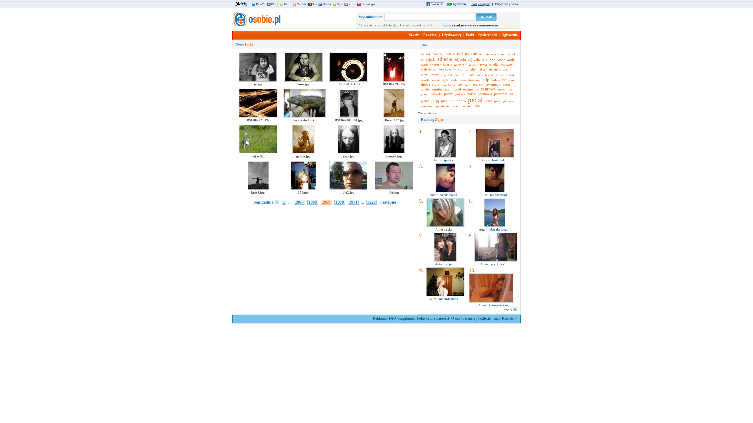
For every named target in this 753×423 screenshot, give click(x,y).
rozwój (456, 89)
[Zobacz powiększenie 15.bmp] (303, 189)
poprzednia (264, 202)
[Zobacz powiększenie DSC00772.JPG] (258, 116)
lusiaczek (498, 160)
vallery (482, 69)
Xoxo (352, 4)
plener (425, 101)
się (434, 85)
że (422, 54)
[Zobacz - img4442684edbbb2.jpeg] (495, 226)
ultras (425, 75)
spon (511, 80)
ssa (504, 80)
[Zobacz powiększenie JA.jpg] (394, 189)
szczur (436, 80)
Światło (449, 54)
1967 (299, 202)
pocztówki (485, 94)
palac (455, 106)
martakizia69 (448, 299)
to (450, 74)
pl (433, 101)
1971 (353, 202)
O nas (455, 318)
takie (480, 75)
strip (485, 80)
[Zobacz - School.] (495, 260)
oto (463, 106)
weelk (493, 64)
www (501, 59)
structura (474, 80)
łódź (460, 54)
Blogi (274, 4)
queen (501, 89)
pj (437, 101)
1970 (340, 202)
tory (443, 75)
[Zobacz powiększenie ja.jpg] (258, 80)
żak (428, 54)
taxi (471, 75)
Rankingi (430, 35)
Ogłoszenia (510, 35)
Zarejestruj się (481, 4)
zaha (477, 60)
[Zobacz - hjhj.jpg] (445, 260)
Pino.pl (241, 4)
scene (507, 84)
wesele (447, 64)
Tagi (496, 318)
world (511, 59)
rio (477, 89)
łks (467, 54)
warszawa (507, 65)
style (445, 80)
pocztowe (500, 94)
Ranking (432, 120)
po (511, 94)
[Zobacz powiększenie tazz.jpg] (349, 153)
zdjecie (444, 59)
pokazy (460, 94)
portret (448, 94)
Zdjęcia (485, 318)
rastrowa (488, 89)
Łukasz (476, 54)
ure (505, 69)
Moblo (327, 4)
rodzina (468, 89)
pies (444, 101)
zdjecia (460, 59)
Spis (340, 4)
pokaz (471, 94)
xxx (492, 59)
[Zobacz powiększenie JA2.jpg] (348, 189)
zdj (470, 60)
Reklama (380, 318)
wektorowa (478, 64)
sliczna (425, 84)
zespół (511, 54)
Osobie (301, 4)
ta (492, 75)
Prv (314, 4)
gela (449, 229)
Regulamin (406, 318)
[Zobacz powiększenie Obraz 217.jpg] (394, 116)
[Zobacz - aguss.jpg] (445, 156)
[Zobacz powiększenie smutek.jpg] (394, 153)
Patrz (287, 4)
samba (437, 89)
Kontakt (508, 318)
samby (425, 89)
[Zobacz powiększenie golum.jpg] (303, 153)
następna (388, 202)
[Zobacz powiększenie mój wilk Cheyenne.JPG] (258, 153)
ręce (446, 89)
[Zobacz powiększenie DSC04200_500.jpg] (349, 116)
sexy (452, 84)
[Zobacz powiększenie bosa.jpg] (303, 80)
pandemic (427, 106)
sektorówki (493, 85)
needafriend (448, 195)
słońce (500, 75)
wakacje (444, 69)
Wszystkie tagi (427, 113)
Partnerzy (469, 318)
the (456, 75)
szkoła (425, 80)
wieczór (435, 64)
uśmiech (495, 69)
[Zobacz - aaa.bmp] (445, 226)
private (436, 94)
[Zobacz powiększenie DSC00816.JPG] (348, 80)
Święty (437, 54)
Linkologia (368, 4)
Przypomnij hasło (506, 4)
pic (451, 101)
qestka (448, 160)
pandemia (442, 106)
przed (425, 94)
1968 (313, 202)
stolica (495, 80)
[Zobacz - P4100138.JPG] (495, 156)
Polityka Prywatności (433, 318)
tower (435, 75)
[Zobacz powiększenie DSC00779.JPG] (394, 80)
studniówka (458, 80)
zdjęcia (430, 60)
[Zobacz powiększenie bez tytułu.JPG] (305, 116)
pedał (475, 100)
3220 (371, 202)
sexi (460, 85)
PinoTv (260, 4)
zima (501, 54)
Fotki (470, 35)
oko (469, 106)
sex (468, 84)
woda (424, 64)
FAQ (392, 318)
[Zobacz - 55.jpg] (491, 301)
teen (464, 75)
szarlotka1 (498, 264)
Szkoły (414, 35)
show (442, 84)
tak (487, 75)
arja (449, 264)
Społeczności (487, 35)
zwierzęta (489, 54)
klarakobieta (498, 229)
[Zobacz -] (445, 191)
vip (460, 69)
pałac (497, 101)
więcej (508, 309)
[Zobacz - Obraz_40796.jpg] (445, 295)
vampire (470, 69)
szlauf (510, 75)
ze (422, 59)
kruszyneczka (498, 305)
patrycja (508, 101)
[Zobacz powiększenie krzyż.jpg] (258, 189)
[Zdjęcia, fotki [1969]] (256, 25)
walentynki (428, 69)
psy (510, 89)
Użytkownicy (452, 35)
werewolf (460, 64)
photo (461, 101)
